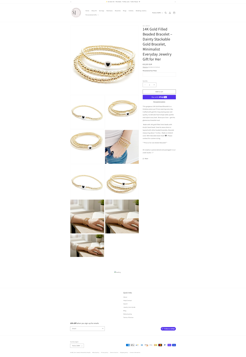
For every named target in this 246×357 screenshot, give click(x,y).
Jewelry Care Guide (129, 307)
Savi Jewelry (77, 352)
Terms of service (114, 352)
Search (125, 304)
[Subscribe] (102, 328)
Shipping (145, 67)
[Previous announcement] (71, 2)
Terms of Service (128, 317)
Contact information (135, 352)
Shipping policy (124, 352)
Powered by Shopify (86, 352)
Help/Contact (127, 300)
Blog (124, 311)
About (125, 297)
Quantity (145, 81)
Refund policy (127, 314)
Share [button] (146, 158)
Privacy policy (104, 352)
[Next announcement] (175, 2)
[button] (91, 15)
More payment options (159, 101)
